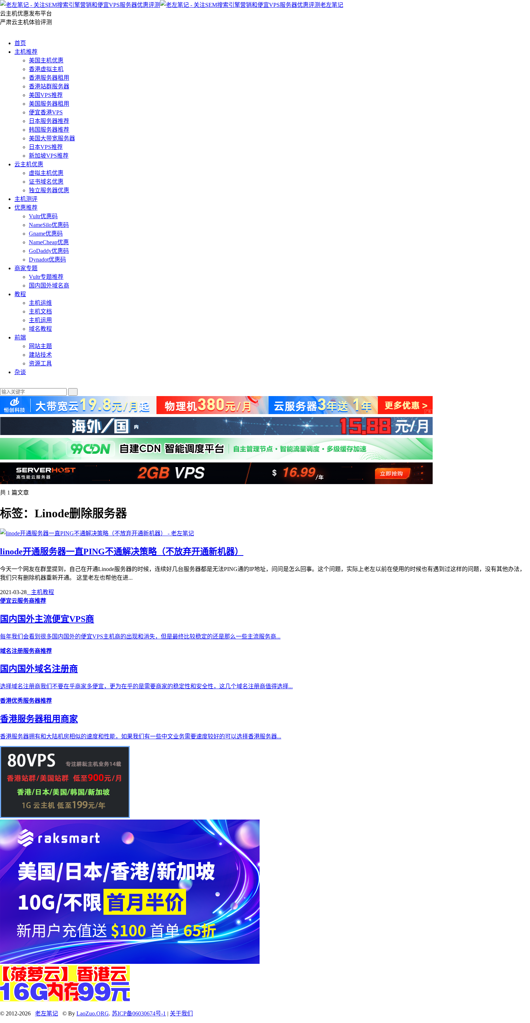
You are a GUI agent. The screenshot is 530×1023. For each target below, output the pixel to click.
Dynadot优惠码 (47, 259)
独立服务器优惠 (49, 190)
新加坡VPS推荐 (49, 156)
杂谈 (20, 372)
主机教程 (40, 592)
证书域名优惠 (46, 182)
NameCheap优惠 (49, 242)
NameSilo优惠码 (49, 225)
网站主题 (40, 346)
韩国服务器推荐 (49, 130)
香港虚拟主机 (46, 69)
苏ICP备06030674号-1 (139, 1013)
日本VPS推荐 (46, 147)
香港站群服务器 (49, 86)
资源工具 (40, 363)
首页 (20, 43)
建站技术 (40, 355)
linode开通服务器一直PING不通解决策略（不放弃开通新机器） (121, 551)
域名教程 (40, 329)
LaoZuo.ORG (92, 1013)
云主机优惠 (28, 164)
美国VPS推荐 (46, 95)
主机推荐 (25, 52)
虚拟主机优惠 (46, 173)
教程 (20, 294)
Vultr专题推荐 (46, 277)
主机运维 (40, 303)
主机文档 (40, 311)
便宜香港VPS (46, 112)
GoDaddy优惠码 (49, 251)
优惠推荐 (25, 208)
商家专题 (25, 268)
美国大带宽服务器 (52, 138)
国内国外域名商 (49, 285)
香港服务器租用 (49, 78)
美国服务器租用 (49, 104)
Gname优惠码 (46, 233)
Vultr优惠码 (43, 216)
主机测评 (25, 199)
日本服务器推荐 (49, 121)
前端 (20, 337)
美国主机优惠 (46, 60)
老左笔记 (331, 5)
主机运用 (40, 320)
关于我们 (181, 1013)
